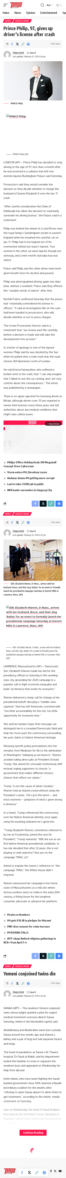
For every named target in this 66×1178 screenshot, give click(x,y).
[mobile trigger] (7, 5)
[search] (42, 5)
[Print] (28, 44)
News (8, 21)
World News (22, 21)
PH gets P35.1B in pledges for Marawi (29, 920)
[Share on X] (17, 44)
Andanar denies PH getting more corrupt (31, 478)
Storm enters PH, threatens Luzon (27, 472)
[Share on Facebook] (12, 44)
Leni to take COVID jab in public (25, 484)
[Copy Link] (22, 44)
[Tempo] (16, 5)
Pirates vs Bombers (18, 914)
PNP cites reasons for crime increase (28, 926)
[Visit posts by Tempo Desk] (7, 54)
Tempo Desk (18, 52)
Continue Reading (33, 1132)
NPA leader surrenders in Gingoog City (29, 490)
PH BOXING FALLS (18, 932)
